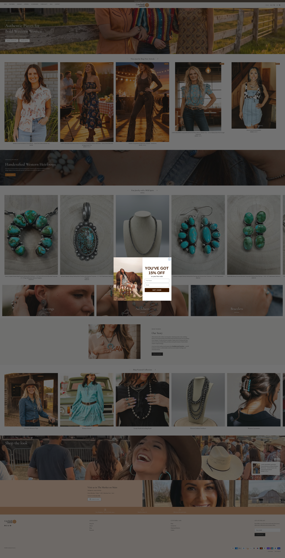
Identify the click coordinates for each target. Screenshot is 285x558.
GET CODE (157, 290)
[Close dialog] (169, 259)
